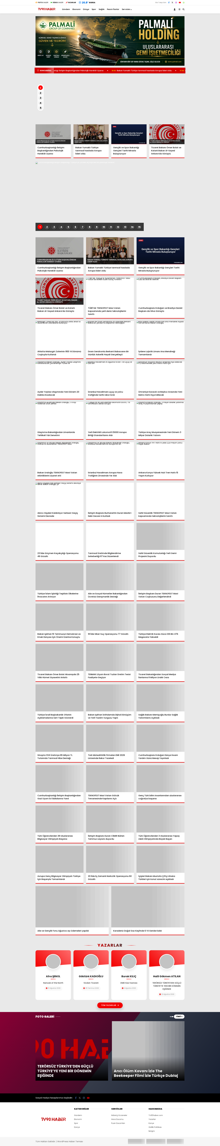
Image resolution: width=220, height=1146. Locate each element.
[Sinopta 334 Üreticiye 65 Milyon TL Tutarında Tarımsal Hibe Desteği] (60, 738)
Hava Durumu (117, 1119)
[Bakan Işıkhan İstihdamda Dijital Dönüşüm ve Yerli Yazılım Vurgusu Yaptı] (110, 697)
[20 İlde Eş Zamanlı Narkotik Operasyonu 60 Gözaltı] (110, 859)
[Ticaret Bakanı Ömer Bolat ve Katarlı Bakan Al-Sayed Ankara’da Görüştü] (167, 134)
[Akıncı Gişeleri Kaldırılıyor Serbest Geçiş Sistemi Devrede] (60, 496)
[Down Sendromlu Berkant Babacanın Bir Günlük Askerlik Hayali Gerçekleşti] (110, 334)
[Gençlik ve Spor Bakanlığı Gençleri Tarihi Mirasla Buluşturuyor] (129, 134)
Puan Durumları (118, 1123)
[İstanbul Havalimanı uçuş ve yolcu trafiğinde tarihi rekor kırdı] (110, 374)
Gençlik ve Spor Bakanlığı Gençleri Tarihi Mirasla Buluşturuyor (173, 70)
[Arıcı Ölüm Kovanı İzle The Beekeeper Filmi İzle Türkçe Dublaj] (148, 1022)
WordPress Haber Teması (70, 1141)
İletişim (152, 1131)
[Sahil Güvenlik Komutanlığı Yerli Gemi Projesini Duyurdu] (160, 536)
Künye (151, 1123)
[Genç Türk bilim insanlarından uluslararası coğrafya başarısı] (160, 778)
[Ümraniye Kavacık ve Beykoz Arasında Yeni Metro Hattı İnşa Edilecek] (160, 374)
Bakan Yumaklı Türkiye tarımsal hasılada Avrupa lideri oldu (104, 70)
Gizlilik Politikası (155, 1127)
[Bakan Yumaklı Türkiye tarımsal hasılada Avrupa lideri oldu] (91, 134)
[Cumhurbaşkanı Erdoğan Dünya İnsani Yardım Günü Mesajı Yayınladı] (160, 738)
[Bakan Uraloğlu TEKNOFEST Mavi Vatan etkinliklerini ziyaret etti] (60, 455)
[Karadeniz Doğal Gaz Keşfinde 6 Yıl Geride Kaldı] (147, 906)
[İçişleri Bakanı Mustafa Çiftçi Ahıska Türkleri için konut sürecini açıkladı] (160, 859)
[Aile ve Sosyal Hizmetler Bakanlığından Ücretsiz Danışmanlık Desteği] (110, 576)
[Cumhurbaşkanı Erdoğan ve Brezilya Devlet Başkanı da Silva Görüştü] (160, 291)
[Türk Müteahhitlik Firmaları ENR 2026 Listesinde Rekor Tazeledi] (110, 738)
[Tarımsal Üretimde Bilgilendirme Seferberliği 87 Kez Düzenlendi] (110, 536)
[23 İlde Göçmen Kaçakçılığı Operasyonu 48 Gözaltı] (60, 536)
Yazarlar (152, 1119)
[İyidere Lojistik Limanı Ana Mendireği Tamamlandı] (160, 334)
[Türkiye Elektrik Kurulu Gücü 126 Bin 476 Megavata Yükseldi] (160, 617)
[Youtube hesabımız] (180, 2)
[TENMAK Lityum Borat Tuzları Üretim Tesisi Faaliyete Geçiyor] (110, 657)
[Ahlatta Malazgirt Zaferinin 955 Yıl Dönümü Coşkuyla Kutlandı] (60, 334)
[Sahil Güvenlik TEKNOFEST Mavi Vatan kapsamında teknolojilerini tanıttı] (160, 496)
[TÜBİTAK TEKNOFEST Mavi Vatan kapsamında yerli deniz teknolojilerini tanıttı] (110, 291)
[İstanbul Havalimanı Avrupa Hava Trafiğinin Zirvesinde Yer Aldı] (110, 455)
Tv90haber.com (156, 1115)
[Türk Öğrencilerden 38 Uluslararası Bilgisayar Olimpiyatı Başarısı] (60, 819)
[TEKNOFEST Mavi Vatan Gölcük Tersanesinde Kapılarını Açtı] (110, 778)
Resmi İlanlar (113, 9)
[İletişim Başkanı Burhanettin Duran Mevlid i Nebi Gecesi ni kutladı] (110, 496)
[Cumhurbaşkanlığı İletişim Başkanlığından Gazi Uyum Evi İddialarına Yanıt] (60, 778)
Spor (94, 9)
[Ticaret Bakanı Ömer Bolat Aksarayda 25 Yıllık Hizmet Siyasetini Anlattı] (60, 657)
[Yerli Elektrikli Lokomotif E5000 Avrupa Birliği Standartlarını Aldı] (110, 415)
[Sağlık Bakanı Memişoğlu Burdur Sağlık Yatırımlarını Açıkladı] (160, 697)
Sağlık (101, 9)
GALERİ (43, 2)
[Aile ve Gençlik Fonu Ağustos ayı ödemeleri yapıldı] (72, 906)
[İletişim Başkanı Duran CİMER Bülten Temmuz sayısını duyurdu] (110, 819)
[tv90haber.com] (47, 11)
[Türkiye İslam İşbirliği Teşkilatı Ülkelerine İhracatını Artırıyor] (60, 576)
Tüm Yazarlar (108, 1005)
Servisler (126, 9)
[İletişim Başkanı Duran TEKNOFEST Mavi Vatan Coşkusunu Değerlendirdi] (160, 576)
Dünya (86, 9)
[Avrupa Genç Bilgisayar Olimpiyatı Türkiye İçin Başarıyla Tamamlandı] (60, 859)
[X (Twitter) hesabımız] (172, 2)
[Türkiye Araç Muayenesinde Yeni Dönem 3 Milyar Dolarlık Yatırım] (160, 415)
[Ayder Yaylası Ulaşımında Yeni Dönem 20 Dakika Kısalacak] (60, 374)
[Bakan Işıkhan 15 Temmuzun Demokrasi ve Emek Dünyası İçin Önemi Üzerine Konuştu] (60, 617)
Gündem (66, 9)
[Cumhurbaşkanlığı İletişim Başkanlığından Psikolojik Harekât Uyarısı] (53, 134)
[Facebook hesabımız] (168, 2)
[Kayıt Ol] (175, 9)
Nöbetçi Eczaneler (119, 1115)
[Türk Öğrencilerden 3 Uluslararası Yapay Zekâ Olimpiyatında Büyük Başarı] (160, 819)
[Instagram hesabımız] (176, 2)
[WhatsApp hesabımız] (183, 2)
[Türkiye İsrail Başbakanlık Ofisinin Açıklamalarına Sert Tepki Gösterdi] (60, 697)
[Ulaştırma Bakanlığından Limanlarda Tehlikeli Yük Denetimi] (60, 415)
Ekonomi (76, 9)
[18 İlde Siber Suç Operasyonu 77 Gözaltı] (110, 617)
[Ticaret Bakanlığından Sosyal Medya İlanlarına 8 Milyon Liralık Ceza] (160, 657)
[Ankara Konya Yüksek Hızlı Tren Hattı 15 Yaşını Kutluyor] (160, 455)
